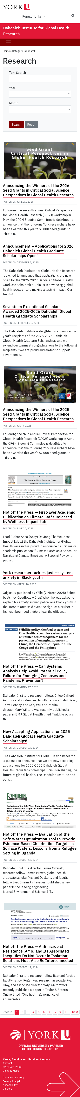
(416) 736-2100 (12, 1067)
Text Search (17, 73)
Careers (7, 1088)
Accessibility (10, 1085)
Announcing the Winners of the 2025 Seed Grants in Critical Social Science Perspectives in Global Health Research (38, 414)
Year (12, 88)
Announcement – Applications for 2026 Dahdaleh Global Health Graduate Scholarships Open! (38, 251)
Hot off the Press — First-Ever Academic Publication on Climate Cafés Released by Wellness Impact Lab (39, 517)
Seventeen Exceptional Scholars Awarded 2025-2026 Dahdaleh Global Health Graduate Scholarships (37, 311)
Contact (7, 1063)
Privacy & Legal (11, 1081)
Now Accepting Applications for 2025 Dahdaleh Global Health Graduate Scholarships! (36, 736)
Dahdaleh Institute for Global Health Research (36, 30)
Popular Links (32, 16)
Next (75, 1012)
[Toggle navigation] (8, 42)
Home (6, 51)
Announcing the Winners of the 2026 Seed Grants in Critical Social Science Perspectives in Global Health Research (38, 190)
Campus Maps (11, 1070)
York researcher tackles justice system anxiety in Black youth (38, 575)
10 (66, 1012)
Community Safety (13, 1077)
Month (13, 103)
